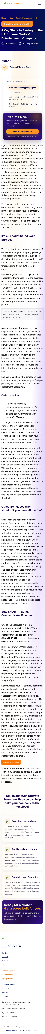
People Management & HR (27, 18)
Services (5, 953)
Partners (5, 992)
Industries (5, 957)
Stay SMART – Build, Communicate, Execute (23, 105)
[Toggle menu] (39, 4)
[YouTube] (20, 946)
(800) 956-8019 (10, 1012)
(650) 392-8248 (11, 1016)
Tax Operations (8, 979)
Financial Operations (9, 971)
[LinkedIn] (14, 946)
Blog (11, 18)
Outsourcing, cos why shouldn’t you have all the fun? (23, 98)
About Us (5, 988)
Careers (5, 996)
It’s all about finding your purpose (22, 87)
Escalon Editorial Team (20, 67)
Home (3, 18)
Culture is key (14, 92)
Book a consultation (22, 131)
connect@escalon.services (15, 1008)
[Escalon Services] (13, 4)
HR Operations (7, 975)
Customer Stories (8, 984)
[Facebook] (4, 946)
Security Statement (10, 1030)
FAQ (3, 965)
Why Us (5, 961)
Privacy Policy (25, 1030)
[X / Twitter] (9, 946)
